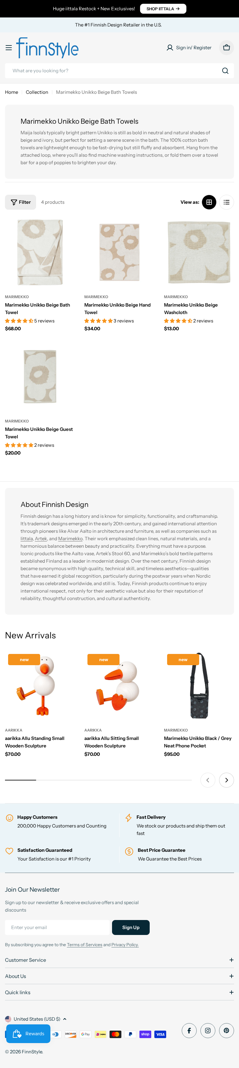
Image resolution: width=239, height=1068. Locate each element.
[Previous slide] (207, 780)
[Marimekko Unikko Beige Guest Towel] (40, 376)
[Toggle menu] (8, 47)
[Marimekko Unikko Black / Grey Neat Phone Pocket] (199, 686)
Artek (41, 538)
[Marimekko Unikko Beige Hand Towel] (119, 252)
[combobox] (119, 70)
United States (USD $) (37, 1019)
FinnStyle (32, 1052)
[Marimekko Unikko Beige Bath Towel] (40, 252)
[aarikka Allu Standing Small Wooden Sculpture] (40, 686)
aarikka (13, 730)
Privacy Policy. (125, 944)
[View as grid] (209, 202)
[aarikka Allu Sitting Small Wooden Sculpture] (119, 686)
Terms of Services (84, 944)
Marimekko (17, 296)
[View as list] (226, 202)
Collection (37, 92)
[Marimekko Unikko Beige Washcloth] (199, 252)
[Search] (225, 70)
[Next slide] (226, 780)
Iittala (27, 538)
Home (11, 92)
